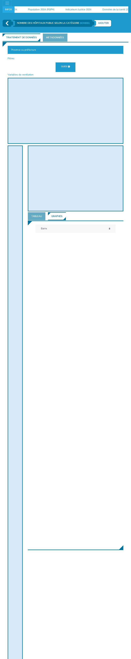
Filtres (11, 58)
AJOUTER (103, 23)
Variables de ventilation (20, 74)
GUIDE (64, 66)
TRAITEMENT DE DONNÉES (21, 37)
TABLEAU (36, 216)
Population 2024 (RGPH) (38, 9)
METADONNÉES (55, 37)
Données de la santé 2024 (113, 9)
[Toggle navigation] (7, 3)
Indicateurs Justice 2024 (75, 9)
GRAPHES (56, 216)
